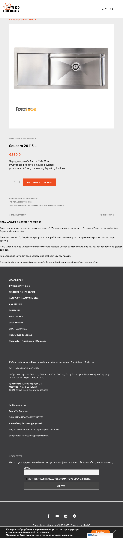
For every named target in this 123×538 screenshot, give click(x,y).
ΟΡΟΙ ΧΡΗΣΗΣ (16, 322)
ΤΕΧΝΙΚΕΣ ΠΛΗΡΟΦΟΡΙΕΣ (22, 292)
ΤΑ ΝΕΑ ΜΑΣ (15, 310)
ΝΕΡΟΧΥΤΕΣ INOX (29, 138)
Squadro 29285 (37, 205)
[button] (103, 8)
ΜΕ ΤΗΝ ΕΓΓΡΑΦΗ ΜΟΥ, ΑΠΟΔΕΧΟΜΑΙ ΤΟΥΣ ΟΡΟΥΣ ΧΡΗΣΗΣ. (59, 479)
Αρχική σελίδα (14, 138)
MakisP (86, 525)
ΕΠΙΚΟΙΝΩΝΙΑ (16, 316)
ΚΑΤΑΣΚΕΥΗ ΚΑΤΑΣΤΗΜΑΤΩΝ (24, 298)
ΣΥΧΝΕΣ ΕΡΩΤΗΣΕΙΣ (19, 286)
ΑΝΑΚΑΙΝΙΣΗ (15, 304)
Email (27, 468)
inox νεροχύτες (23, 205)
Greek (95, 535)
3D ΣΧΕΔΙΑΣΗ (16, 279)
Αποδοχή (100, 532)
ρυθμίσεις (67, 535)
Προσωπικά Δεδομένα (20, 335)
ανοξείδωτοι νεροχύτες (54, 205)
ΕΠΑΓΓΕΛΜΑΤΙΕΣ (18, 328)
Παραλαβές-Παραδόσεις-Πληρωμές (27, 341)
